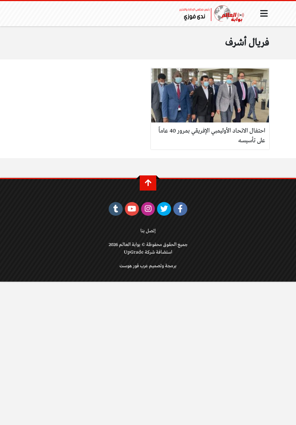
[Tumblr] (116, 209)
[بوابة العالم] (214, 14)
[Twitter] (164, 209)
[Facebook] (180, 209)
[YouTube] (132, 209)
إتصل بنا (148, 231)
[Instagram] (148, 209)
